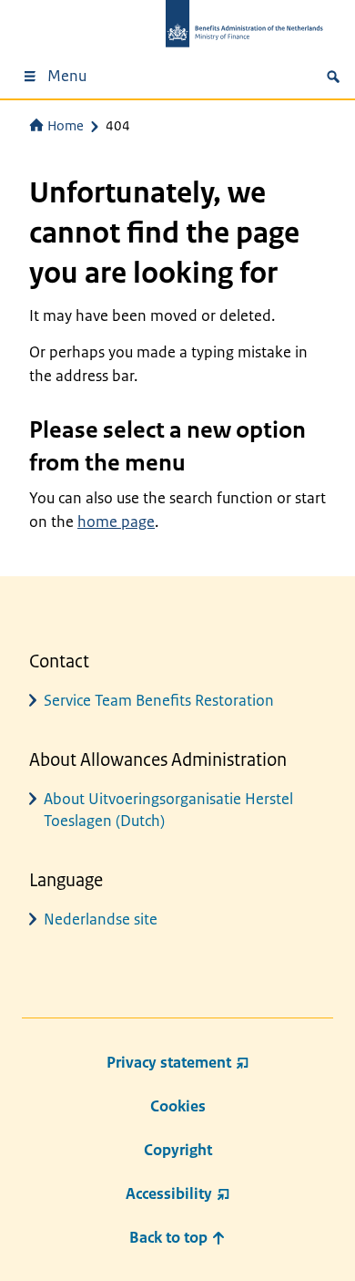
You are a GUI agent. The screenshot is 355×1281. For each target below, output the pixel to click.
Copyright (178, 1150)
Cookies (178, 1106)
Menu (66, 76)
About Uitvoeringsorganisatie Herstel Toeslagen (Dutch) (168, 810)
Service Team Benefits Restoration (159, 700)
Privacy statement (168, 1062)
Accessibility (169, 1193)
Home (65, 125)
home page (116, 521)
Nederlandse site (100, 919)
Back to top (170, 1237)
